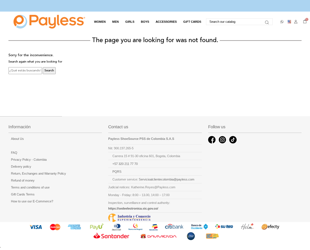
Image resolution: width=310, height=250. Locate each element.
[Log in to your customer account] (295, 21)
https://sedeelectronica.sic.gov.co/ (133, 208)
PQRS (116, 172)
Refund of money (23, 180)
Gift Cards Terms (23, 194)
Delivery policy (21, 166)
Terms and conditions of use (30, 187)
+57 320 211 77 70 (125, 164)
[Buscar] (267, 21)
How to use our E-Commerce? (32, 201)
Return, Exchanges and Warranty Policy (38, 173)
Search (49, 70)
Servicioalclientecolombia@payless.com (166, 179)
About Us (17, 139)
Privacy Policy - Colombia (29, 160)
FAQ (14, 153)
